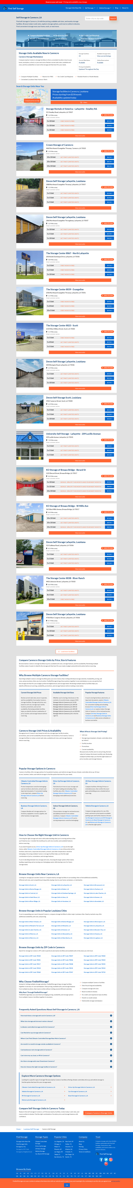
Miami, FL (57, 1146)
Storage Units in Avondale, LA (94, 901)
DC (42, 1173)
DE (46, 1173)
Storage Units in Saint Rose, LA (29, 897)
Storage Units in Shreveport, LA (94, 921)
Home (18, 1129)
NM (32, 1176)
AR (24, 1173)
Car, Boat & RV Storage (42, 1154)
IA (60, 1173)
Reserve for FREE (61, 36)
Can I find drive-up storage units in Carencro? (36, 1032)
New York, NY (69, 1141)
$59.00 (110, 306)
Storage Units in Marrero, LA (28, 938)
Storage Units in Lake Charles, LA (95, 893)
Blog (116, 8)
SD (68, 1176)
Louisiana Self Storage (31, 1129)
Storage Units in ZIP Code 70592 (94, 964)
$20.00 (110, 374)
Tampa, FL (57, 1154)
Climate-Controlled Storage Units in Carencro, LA (43, 849)
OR (50, 1176)
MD (90, 1173)
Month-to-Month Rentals (39, 39)
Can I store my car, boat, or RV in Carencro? (35, 1055)
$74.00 (110, 518)
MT (111, 1173)
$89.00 (110, 522)
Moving (81, 1146)
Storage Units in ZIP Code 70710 (94, 972)
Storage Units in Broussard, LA (94, 885)
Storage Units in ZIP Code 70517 (30, 964)
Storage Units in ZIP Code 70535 (62, 968)
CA (32, 1173)
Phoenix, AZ (58, 1149)
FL (49, 1173)
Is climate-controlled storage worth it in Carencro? (38, 1027)
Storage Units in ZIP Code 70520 (30, 956)
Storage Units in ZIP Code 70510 (94, 968)
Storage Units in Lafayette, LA (61, 885)
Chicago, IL (57, 1144)
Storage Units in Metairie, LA (61, 926)
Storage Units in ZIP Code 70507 (62, 956)
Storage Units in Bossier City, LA (94, 930)
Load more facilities (68, 651)
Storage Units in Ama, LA (59, 897)
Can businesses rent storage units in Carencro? (36, 1050)
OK (46, 1176)
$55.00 (110, 450)
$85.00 (110, 161)
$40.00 (110, 238)
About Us (125, 8)
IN (71, 1173)
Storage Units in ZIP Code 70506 (62, 960)
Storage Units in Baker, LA (60, 889)
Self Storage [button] (89, 8)
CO (35, 1173)
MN (101, 1173)
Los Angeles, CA (59, 1141)
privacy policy (115, 1181)
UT (79, 1176)
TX (75, 1176)
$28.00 (110, 130)
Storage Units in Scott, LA (27, 885)
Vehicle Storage (40, 1151)
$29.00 (110, 193)
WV (97, 1176)
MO (104, 1173)
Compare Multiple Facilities (40, 36)
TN (71, 1176)
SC (64, 1176)
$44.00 (110, 486)
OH (43, 1176)
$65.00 (110, 157)
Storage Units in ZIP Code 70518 (30, 968)
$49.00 (110, 301)
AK (17, 1173)
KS (75, 1173)
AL (20, 1173)
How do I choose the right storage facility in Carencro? (39, 1067)
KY (79, 1173)
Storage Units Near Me (73, 8)
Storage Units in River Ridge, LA (29, 901)
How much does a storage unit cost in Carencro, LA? (38, 1015)
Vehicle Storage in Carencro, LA (96, 806)
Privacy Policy (83, 1149)
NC (115, 1173)
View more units (80, 136)
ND (17, 1176)
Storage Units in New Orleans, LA (30, 921)
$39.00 (110, 482)
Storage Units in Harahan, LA (61, 901)
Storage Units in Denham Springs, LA (63, 893)
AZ (28, 1173)
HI (56, 1173)
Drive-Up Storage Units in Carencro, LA (49, 847)
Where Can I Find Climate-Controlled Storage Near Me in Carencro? (43, 1038)
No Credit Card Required (90, 36)
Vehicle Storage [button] (104, 8)
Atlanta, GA (68, 1149)
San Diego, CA (69, 1154)
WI (93, 1176)
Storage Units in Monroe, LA (28, 934)
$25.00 (110, 265)
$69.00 (110, 310)
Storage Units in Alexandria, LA (61, 934)
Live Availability (61, 39)
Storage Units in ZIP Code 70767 (62, 972)
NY (39, 1176)
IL (67, 1173)
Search (113, 18)
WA (90, 1176)
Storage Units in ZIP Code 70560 (30, 972)
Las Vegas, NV (58, 1152)
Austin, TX (68, 1157)
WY (101, 1176)
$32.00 (110, 270)
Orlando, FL (68, 1152)
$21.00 (110, 121)
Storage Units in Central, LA (28, 893)
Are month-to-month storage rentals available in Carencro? (41, 1044)
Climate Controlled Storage (41, 1142)
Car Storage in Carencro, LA (94, 818)
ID (64, 1173)
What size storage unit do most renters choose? (37, 1021)
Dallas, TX (68, 1144)
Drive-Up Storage (40, 1146)
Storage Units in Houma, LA (93, 934)
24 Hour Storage (40, 1148)
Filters (85, 102)
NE (21, 1176)
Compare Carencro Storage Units (98, 1113)
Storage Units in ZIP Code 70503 (94, 960)
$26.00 (110, 563)
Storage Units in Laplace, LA (93, 938)
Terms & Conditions (84, 1152)
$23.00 (110, 554)
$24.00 (110, 125)
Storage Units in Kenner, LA (93, 897)
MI (96, 1173)
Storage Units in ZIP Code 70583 (94, 956)
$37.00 (110, 234)
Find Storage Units (22, 1144)
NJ (28, 1176)
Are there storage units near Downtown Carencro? (38, 1061)
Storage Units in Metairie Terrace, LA (31, 926)
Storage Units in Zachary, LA (93, 889)
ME (93, 1173)
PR (57, 1176)
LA (82, 1173)
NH (24, 1176)
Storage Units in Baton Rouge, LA (30, 889)
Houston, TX (69, 1146)
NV (35, 1176)
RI (60, 1176)
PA (53, 1176)
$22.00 (110, 337)
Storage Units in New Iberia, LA (61, 938)
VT (86, 1176)
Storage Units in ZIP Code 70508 (62, 964)
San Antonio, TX (59, 1157)
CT (39, 1173)
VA (82, 1176)
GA (53, 1173)
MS (108, 1173)
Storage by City (21, 1146)
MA (86, 1173)
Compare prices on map (32, 100)
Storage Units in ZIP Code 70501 (30, 960)
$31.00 (110, 202)
